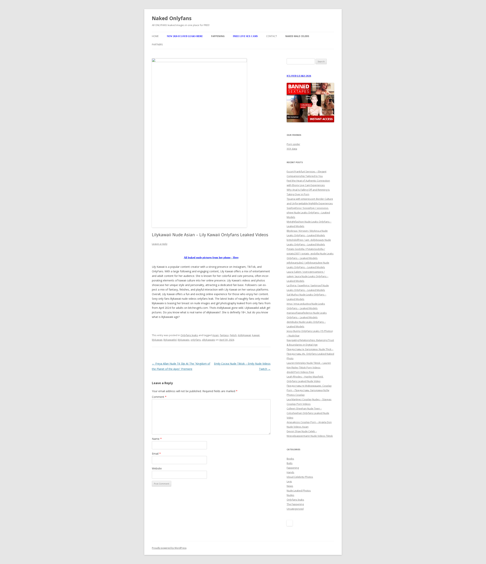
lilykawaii (157, 339)
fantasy (224, 335)
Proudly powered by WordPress (169, 548)
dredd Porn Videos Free (300, 372)
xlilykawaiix (208, 339)
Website (157, 468)
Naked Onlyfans (172, 18)
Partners (157, 44)
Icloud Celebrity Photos (300, 477)
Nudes (290, 495)
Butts (290, 463)
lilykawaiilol (170, 339)
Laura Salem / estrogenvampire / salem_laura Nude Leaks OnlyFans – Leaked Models (307, 276)
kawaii (256, 335)
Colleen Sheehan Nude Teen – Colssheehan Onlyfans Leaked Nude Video (308, 413)
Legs (289, 481)
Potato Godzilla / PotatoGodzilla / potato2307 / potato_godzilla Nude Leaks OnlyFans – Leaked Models (310, 253)
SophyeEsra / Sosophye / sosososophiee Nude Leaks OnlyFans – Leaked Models (308, 212)
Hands (290, 472)
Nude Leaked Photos (299, 490)
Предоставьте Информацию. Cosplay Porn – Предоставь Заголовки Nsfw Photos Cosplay (309, 390)
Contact (271, 36)
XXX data (292, 148)
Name (157, 439)
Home (155, 36)
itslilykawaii (244, 335)
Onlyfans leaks (189, 335)
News (290, 486)
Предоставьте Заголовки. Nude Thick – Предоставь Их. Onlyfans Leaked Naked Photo (310, 354)
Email (156, 453)
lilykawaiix (183, 339)
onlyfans (196, 339)
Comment (159, 397)
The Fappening (295, 504)
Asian (215, 335)
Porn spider (293, 144)
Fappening (293, 467)
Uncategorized (295, 508)
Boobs (290, 458)
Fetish (233, 335)
